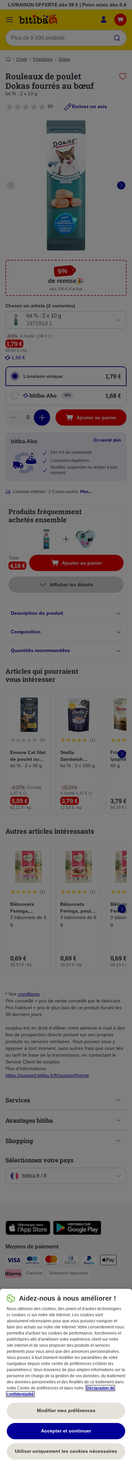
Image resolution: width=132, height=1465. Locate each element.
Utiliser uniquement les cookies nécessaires (66, 1451)
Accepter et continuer (66, 1430)
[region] (66, 1377)
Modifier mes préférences (66, 1410)
